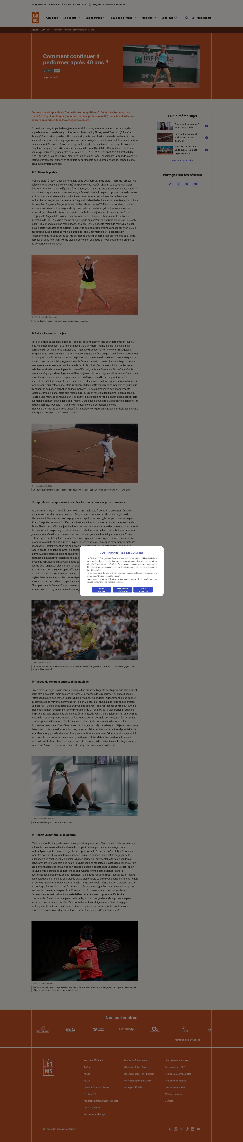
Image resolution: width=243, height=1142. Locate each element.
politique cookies (115, 582)
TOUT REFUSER (101, 590)
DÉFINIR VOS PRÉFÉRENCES (122, 590)
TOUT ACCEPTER (143, 590)
